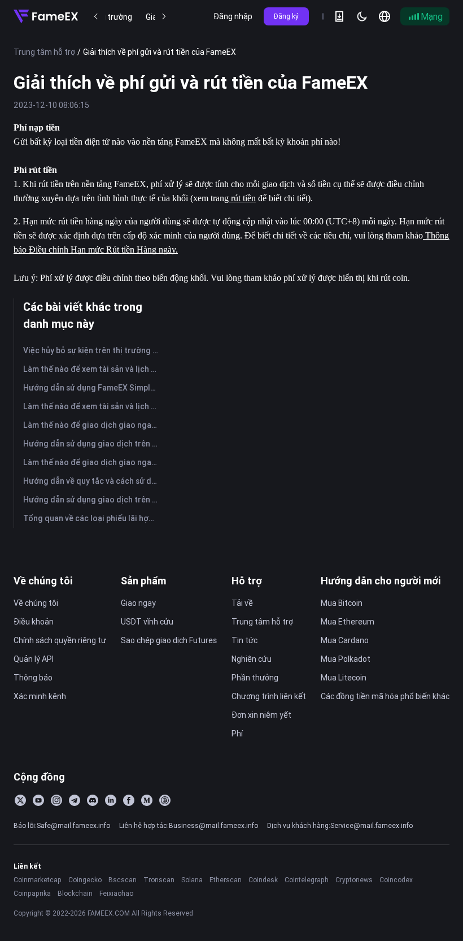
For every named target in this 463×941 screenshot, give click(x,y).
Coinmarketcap (38, 879)
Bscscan (122, 879)
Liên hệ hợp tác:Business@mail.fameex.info (188, 825)
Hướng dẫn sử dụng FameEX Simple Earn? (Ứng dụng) (93, 388)
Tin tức (244, 640)
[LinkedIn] (110, 800)
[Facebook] (129, 800)
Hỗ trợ (246, 580)
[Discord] (92, 800)
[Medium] (147, 800)
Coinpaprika (32, 893)
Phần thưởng (254, 678)
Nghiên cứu (251, 659)
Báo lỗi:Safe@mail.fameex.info (62, 825)
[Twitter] (20, 800)
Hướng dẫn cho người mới (381, 580)
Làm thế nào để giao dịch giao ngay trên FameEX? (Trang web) (93, 462)
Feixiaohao (116, 893)
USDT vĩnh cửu (147, 622)
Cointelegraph (307, 879)
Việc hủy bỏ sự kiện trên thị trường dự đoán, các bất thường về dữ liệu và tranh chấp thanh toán (93, 350)
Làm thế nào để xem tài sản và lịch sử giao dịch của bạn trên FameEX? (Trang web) (93, 406)
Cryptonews (354, 879)
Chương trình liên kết (268, 696)
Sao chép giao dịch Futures (169, 640)
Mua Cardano (345, 640)
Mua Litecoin (343, 678)
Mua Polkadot (345, 659)
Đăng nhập (232, 16)
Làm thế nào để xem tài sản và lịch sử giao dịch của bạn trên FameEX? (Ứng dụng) (93, 369)
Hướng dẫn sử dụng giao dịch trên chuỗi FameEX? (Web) (93, 444)
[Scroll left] (96, 16)
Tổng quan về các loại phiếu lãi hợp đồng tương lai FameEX (93, 518)
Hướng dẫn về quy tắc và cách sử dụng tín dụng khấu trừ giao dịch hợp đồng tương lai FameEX (93, 481)
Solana (192, 879)
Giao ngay (138, 603)
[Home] (46, 16)
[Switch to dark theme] (362, 16)
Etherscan (225, 879)
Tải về (242, 603)
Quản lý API (34, 659)
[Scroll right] (164, 16)
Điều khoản (34, 622)
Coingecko (85, 879)
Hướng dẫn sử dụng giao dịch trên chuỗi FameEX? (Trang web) (93, 500)
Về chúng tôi (43, 580)
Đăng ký (286, 16)
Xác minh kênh (40, 696)
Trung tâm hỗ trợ (44, 52)
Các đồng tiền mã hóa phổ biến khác (385, 696)
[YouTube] (38, 800)
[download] (339, 16)
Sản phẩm (143, 580)
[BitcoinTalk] (165, 800)
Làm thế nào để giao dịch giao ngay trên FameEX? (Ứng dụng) (93, 425)
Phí (237, 733)
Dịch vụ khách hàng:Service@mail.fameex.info (340, 825)
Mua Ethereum (347, 622)
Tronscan (158, 879)
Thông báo (33, 678)
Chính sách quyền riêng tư (60, 640)
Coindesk (263, 879)
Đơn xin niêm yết (261, 715)
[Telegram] (74, 800)
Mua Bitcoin (341, 603)
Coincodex (396, 879)
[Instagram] (56, 800)
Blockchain (75, 893)
